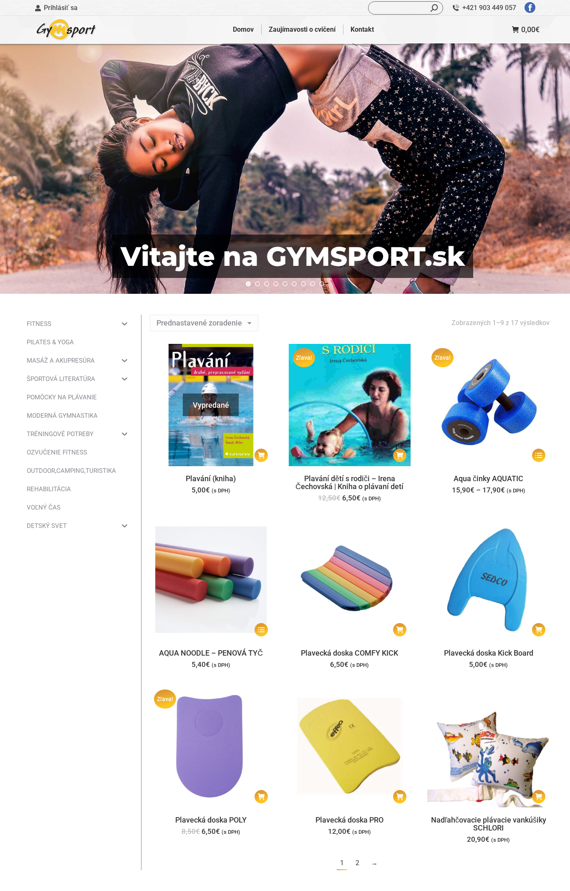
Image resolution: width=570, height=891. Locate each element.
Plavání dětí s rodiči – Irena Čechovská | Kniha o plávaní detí (349, 482)
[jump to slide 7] (303, 283)
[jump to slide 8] (312, 283)
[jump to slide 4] (275, 283)
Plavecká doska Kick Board (488, 653)
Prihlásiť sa (61, 8)
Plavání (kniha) (211, 478)
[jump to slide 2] (257, 283)
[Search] (434, 8)
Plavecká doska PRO (349, 819)
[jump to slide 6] (294, 283)
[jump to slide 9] (321, 283)
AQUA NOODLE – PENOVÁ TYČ (211, 653)
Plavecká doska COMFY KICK (349, 653)
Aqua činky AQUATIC (488, 478)
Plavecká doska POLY (211, 819)
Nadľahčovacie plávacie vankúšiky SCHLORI (488, 823)
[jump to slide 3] (266, 283)
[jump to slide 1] (248, 283)
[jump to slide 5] (285, 283)
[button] (399, 455)
